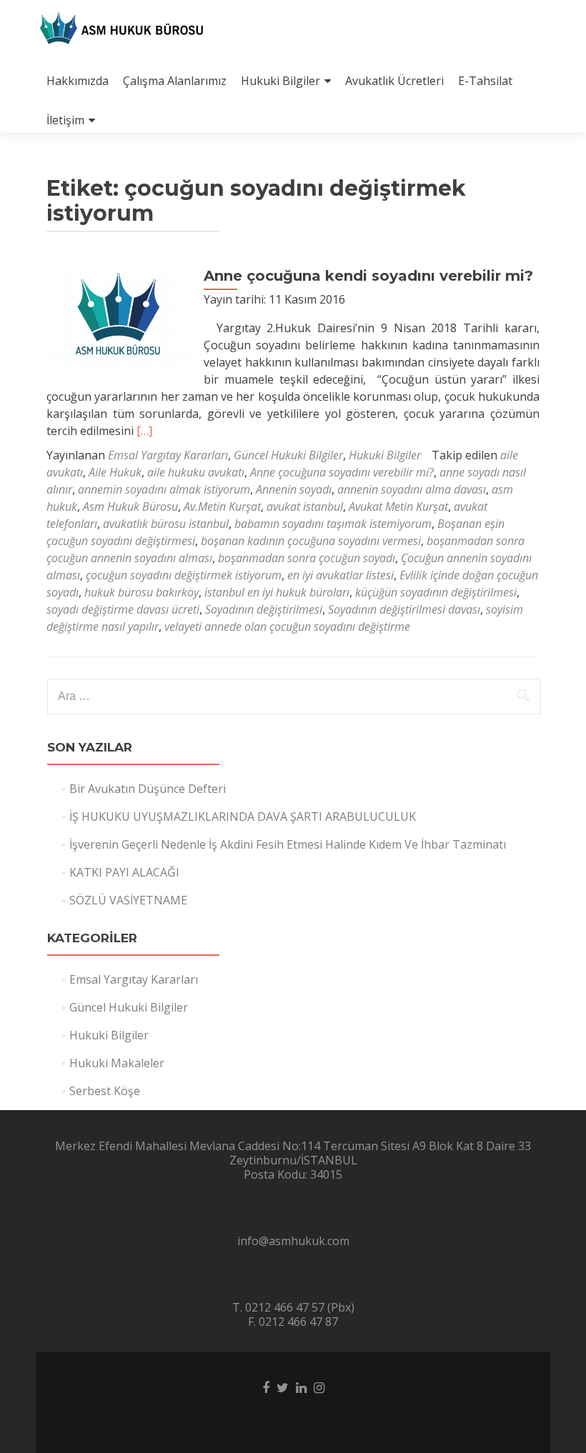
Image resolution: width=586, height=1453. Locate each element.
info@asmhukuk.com (293, 1241)
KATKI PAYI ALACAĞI (124, 872)
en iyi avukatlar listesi (340, 575)
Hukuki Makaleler (116, 1063)
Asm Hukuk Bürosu (130, 506)
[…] (144, 431)
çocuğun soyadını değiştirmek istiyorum (184, 575)
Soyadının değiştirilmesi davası (404, 609)
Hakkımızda (77, 81)
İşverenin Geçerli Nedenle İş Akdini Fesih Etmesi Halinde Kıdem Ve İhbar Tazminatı (287, 844)
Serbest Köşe (104, 1091)
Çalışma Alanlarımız (175, 81)
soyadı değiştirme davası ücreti (122, 609)
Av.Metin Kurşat (222, 506)
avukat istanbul (305, 506)
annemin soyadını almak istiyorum (164, 489)
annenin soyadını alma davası (411, 489)
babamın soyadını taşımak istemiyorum (333, 523)
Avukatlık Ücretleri (394, 81)
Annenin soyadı (294, 489)
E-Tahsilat (485, 81)
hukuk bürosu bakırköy (141, 592)
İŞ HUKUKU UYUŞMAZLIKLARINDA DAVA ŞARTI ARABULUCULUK (242, 816)
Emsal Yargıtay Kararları (168, 455)
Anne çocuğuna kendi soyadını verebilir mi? (368, 275)
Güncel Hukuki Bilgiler (288, 455)
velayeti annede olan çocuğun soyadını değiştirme (287, 626)
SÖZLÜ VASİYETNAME (128, 900)
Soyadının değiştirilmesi (263, 609)
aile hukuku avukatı (195, 472)
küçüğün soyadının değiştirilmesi (436, 592)
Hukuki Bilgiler (280, 81)
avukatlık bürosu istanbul (166, 523)
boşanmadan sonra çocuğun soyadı (306, 558)
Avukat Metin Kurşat (398, 506)
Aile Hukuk (115, 472)
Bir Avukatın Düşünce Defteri (147, 789)
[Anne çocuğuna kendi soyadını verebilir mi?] (117, 318)
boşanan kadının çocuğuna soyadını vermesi (311, 541)
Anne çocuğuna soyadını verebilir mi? (342, 472)
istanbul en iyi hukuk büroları (276, 592)
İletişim (65, 120)
